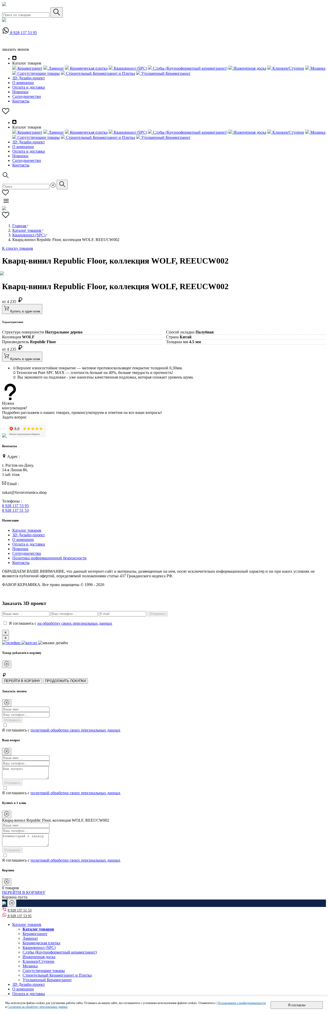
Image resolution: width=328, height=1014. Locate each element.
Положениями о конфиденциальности (242, 1003)
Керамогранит (35, 934)
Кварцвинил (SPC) (29, 235)
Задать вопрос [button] (14, 417)
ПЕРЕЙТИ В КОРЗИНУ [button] (23, 892)
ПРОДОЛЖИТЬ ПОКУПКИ (65, 681)
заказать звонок (15, 49)
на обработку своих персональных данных (74, 623)
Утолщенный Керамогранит (47, 980)
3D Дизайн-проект (28, 78)
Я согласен (296, 1005)
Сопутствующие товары (44, 970)
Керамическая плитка (41, 943)
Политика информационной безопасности (49, 558)
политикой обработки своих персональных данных (75, 730)
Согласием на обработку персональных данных (37, 1007)
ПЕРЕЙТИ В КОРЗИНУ (22, 681)
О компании (23, 82)
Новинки (20, 92)
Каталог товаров (27, 230)
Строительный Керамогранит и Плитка (57, 975)
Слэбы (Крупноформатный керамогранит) (60, 952)
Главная (19, 226)
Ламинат (30, 938)
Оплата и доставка (28, 87)
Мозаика (30, 966)
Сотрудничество (26, 96)
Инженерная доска (39, 957)
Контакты (20, 101)
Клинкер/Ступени (38, 961)
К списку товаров (17, 248)
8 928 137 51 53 (15, 510)
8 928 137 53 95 (23, 32)
